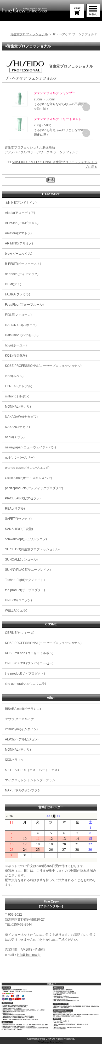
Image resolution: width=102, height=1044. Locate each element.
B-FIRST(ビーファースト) (23, 264)
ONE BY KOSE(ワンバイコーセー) (29, 663)
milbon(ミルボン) (17, 396)
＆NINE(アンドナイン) (21, 202)
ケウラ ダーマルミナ (19, 719)
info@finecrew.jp (29, 955)
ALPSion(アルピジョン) (21, 223)
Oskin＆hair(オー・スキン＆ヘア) (28, 478)
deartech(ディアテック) (21, 274)
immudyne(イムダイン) (21, 729)
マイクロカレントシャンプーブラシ (30, 780)
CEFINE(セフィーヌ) (19, 633)
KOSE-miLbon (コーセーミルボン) (29, 653)
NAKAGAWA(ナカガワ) (21, 417)
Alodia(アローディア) (20, 213)
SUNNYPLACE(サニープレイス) (28, 570)
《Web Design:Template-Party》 (51, 1042)
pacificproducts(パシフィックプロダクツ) (34, 488)
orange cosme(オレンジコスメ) (27, 468)
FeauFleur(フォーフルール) (24, 304)
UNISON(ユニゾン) (18, 600)
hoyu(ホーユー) (16, 345)
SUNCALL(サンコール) (21, 559)
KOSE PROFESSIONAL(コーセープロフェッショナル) (43, 366)
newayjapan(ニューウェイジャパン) (30, 447)
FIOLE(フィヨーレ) (18, 315)
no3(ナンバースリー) (20, 457)
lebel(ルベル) (14, 376)
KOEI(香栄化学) (16, 355)
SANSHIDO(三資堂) (19, 529)
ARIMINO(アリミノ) (19, 243)
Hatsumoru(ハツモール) (21, 335)
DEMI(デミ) (13, 284)
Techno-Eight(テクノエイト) (25, 580)
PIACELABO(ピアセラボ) (23, 498)
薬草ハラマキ (14, 760)
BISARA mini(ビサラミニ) (23, 709)
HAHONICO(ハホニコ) (21, 325)
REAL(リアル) (15, 508)
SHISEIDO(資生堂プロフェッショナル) (32, 549)
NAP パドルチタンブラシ (23, 790)
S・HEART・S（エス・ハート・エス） (33, 770)
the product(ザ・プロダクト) (25, 590)
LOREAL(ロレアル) (18, 386)
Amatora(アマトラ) (18, 233)
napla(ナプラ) (15, 437)
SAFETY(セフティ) (18, 519)
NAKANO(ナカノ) (17, 427)
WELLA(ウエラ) (16, 610)
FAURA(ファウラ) (17, 294)
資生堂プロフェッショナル (29, 34)
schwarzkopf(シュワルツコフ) (26, 539)
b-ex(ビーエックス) (18, 253)
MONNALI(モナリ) (18, 406)
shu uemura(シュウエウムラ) (25, 684)
